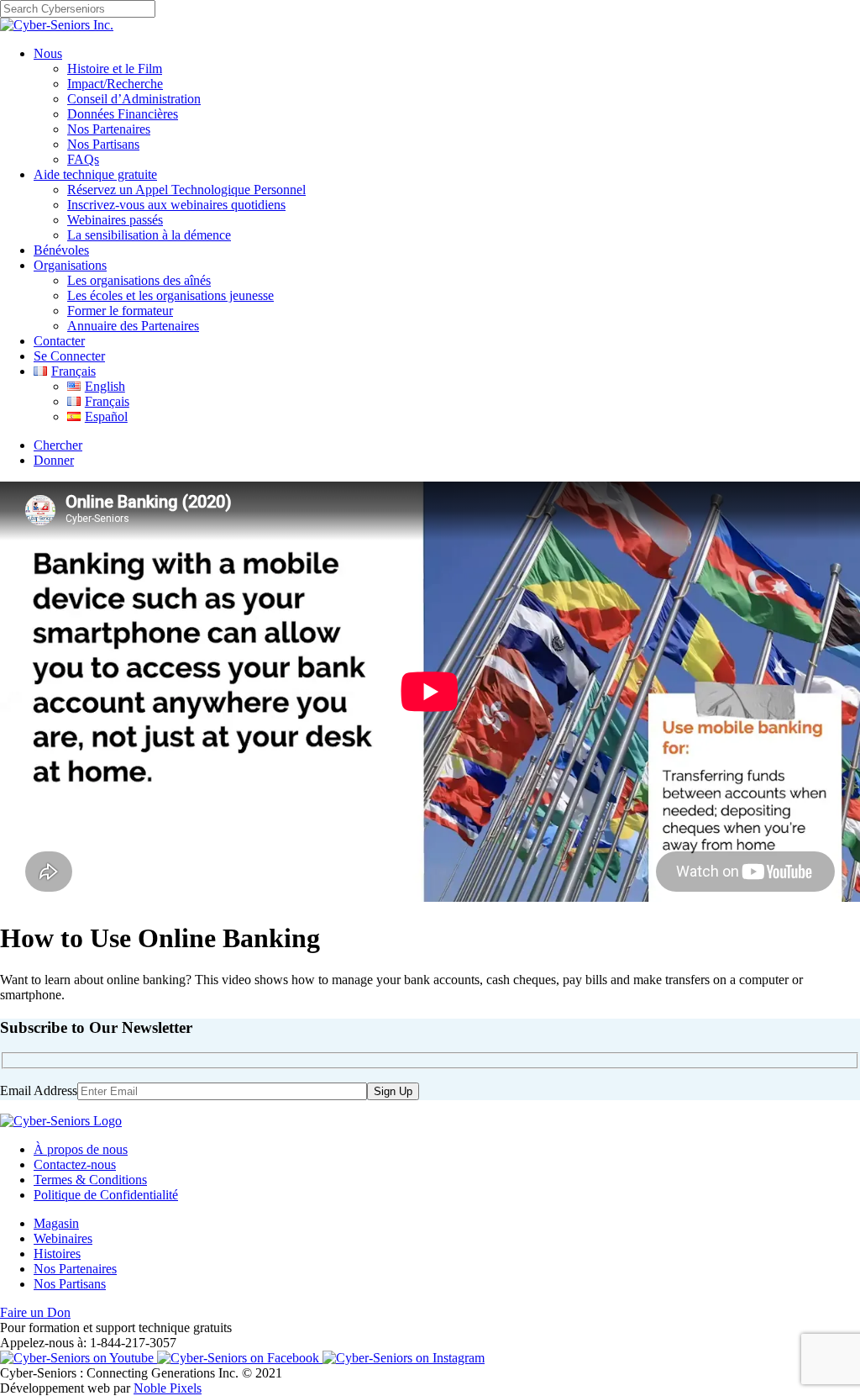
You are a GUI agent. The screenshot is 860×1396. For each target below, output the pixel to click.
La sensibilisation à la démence (149, 235)
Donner (54, 460)
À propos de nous (81, 1149)
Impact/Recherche (115, 83)
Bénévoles (61, 250)
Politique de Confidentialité (106, 1195)
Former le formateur (120, 310)
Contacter (59, 341)
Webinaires (63, 1238)
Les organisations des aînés (139, 280)
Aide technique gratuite (95, 174)
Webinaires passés (115, 220)
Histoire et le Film (114, 68)
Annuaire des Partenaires (133, 326)
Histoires (57, 1253)
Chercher (58, 445)
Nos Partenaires (108, 129)
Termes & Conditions (90, 1179)
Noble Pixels (168, 1388)
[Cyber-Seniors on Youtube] (78, 1358)
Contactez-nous (75, 1164)
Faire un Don (35, 1312)
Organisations (70, 265)
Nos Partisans (103, 144)
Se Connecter (69, 356)
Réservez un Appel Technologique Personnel (186, 189)
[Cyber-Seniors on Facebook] (239, 1358)
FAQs (83, 159)
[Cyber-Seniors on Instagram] (403, 1358)
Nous (48, 53)
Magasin (56, 1223)
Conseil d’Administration (134, 99)
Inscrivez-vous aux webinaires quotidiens (176, 205)
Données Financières (122, 114)
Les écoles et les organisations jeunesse (170, 295)
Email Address (38, 1090)
